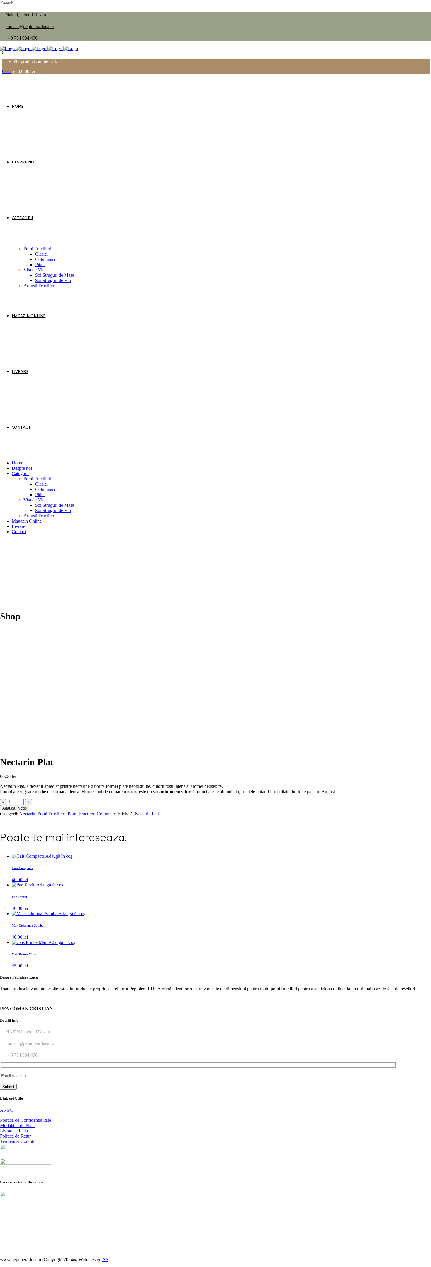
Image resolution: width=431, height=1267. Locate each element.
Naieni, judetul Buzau (26, 14)
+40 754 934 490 (22, 38)
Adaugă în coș (14, 808)
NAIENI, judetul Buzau (28, 1031)
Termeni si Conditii (17, 1141)
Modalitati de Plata (17, 1125)
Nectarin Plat (147, 813)
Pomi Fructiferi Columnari (92, 813)
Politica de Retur (15, 1135)
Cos (6, 71)
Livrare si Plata (14, 1130)
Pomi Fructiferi (51, 813)
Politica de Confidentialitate (25, 1120)
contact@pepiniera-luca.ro (30, 26)
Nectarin (27, 813)
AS (105, 1259)
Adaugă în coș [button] (58, 856)
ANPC (6, 1110)
